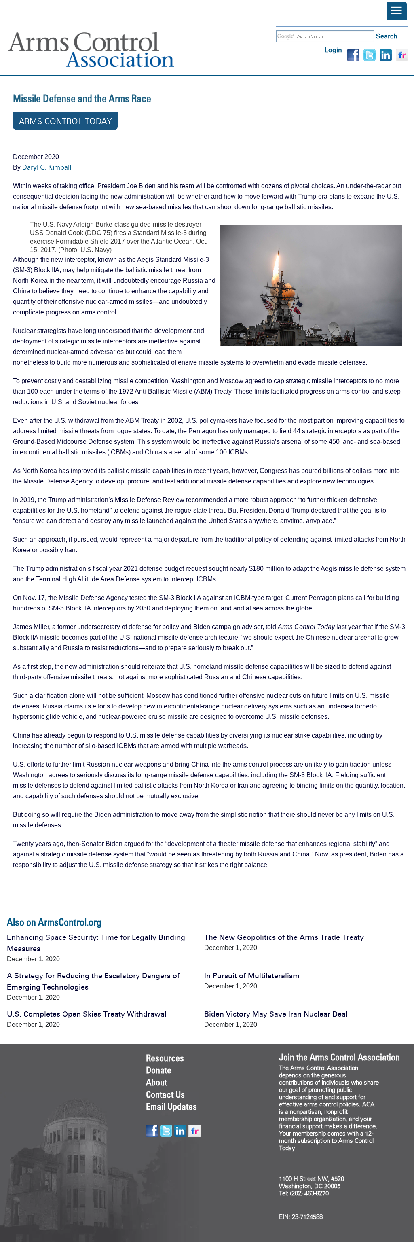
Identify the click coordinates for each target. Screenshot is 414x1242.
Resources (165, 1058)
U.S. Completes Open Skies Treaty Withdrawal (87, 1014)
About (156, 1082)
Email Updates (171, 1106)
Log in (333, 50)
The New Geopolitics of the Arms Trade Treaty (284, 937)
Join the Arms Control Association (339, 1057)
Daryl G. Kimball (46, 167)
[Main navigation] (397, 11)
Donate (158, 1070)
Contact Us (165, 1094)
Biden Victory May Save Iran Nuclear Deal (276, 1014)
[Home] (103, 50)
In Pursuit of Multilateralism (252, 975)
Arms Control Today (65, 121)
